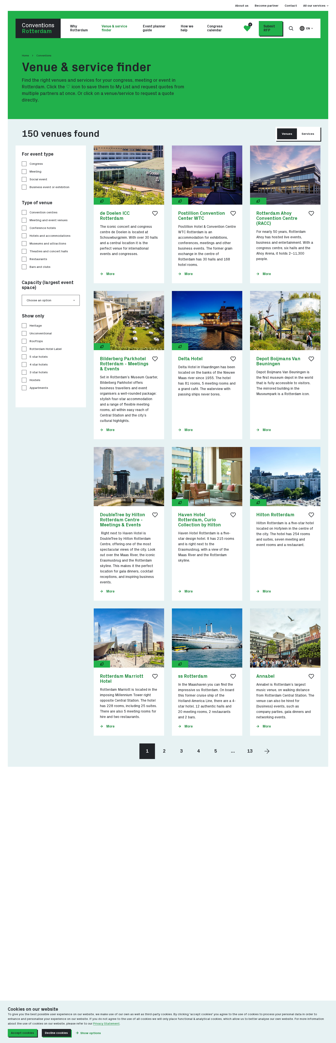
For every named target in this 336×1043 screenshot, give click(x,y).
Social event (38, 179)
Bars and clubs (40, 266)
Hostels (35, 380)
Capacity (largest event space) (48, 285)
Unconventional (41, 333)
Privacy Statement (106, 1023)
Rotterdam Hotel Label (46, 349)
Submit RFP (269, 28)
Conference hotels (43, 228)
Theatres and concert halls (49, 251)
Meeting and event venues (48, 220)
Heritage (36, 325)
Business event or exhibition (49, 187)
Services (308, 133)
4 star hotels (39, 364)
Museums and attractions (48, 243)
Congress (36, 163)
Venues (287, 133)
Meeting (35, 171)
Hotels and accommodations (50, 235)
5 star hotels (39, 356)
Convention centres (43, 212)
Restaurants (38, 259)
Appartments (39, 387)
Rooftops (36, 341)
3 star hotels (39, 372)
